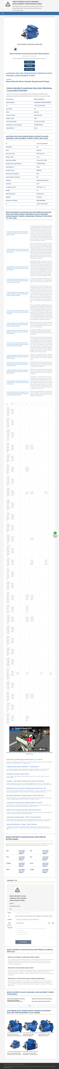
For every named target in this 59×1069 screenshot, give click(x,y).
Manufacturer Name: (11, 200)
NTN (7, 857)
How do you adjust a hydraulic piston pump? (23, 957)
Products (9, 16)
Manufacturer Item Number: (14, 125)
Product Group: (10, 170)
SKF (31, 851)
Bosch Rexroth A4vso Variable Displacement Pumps (24, 16)
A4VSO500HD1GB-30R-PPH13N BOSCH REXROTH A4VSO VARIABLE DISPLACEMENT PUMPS (18, 357)
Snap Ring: (9, 109)
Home (5, 16)
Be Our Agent (29, 69)
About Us (6, 1064)
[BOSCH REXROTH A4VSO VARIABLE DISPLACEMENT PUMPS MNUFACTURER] (8, 4)
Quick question (9, 924)
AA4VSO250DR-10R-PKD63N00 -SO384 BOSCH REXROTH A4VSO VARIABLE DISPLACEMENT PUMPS (17, 294)
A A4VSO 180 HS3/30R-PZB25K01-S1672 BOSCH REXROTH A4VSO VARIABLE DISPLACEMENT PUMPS (17, 281)
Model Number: (10, 102)
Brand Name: (10, 99)
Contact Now (29, 62)
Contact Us (12, 1064)
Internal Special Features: (13, 177)
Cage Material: (10, 128)
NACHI (8, 869)
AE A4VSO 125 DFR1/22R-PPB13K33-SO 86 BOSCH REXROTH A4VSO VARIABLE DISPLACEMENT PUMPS (17, 344)
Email (9, 913)
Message (9, 928)
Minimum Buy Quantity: (12, 174)
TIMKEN (8, 863)
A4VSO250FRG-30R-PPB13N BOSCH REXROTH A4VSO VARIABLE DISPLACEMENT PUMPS (18, 268)
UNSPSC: (8, 197)
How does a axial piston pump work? (21, 968)
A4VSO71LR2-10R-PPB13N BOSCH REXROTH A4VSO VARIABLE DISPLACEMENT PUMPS (18, 312)
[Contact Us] (55, 534)
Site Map (18, 1064)
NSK (7, 851)
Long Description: (11, 187)
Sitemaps (22, 1064)
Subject (9, 919)
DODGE (32, 869)
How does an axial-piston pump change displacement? (27, 979)
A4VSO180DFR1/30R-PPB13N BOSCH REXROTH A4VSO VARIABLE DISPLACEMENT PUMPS (18, 382)
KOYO (31, 863)
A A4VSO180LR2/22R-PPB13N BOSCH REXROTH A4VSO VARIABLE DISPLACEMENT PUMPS (17, 332)
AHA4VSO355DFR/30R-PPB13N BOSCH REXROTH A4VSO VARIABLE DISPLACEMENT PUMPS (17, 364)
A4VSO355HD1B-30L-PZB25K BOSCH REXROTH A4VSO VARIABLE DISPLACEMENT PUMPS (17, 371)
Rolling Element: (10, 194)
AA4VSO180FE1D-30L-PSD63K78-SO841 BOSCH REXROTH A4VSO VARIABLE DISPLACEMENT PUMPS (17, 325)
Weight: (8, 190)
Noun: (7, 112)
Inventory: (9, 184)
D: (6, 105)
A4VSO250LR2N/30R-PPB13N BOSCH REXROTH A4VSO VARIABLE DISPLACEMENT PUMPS (17, 233)
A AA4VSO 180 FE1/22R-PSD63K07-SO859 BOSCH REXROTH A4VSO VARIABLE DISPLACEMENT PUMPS (18, 393)
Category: (8, 180)
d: (6, 204)
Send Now (23, 942)
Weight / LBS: (10, 118)
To (8, 916)
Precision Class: (10, 115)
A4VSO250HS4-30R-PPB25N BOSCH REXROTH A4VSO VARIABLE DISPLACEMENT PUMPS (18, 251)
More (29, 1006)
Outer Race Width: (11, 121)
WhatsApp (29, 65)
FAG (31, 857)
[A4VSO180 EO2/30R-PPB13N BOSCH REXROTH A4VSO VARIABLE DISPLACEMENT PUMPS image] (29, 32)
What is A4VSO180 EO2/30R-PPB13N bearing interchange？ (29, 58)
